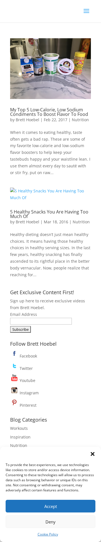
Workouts (19, 428)
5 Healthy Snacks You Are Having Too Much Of (49, 214)
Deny (50, 522)
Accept (50, 506)
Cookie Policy (48, 534)
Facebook (28, 356)
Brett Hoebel (27, 119)
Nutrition (80, 119)
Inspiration (20, 437)
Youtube (27, 380)
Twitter (26, 368)
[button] (92, 454)
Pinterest (27, 405)
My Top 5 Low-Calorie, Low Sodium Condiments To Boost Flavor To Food (49, 112)
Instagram (29, 392)
